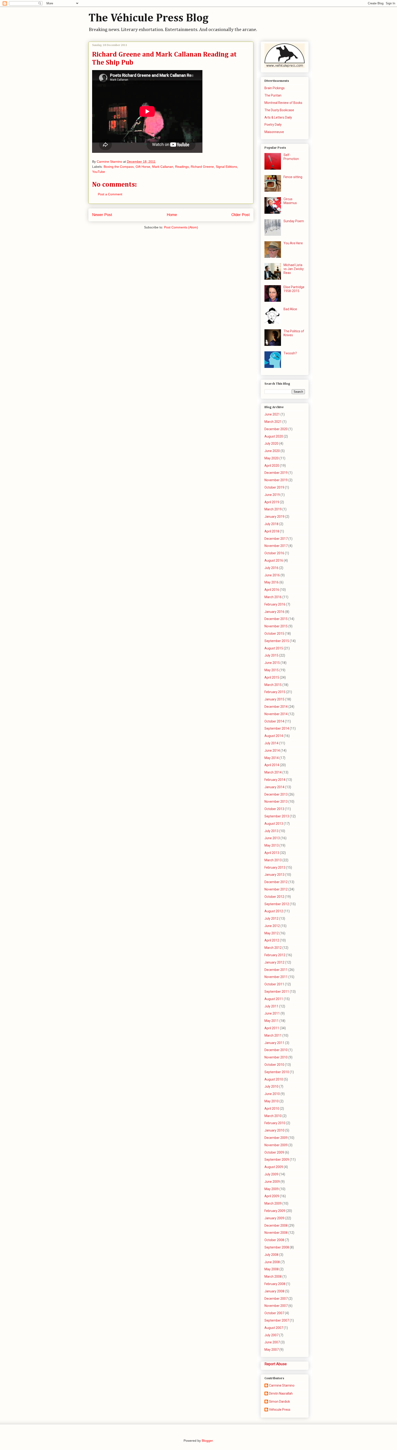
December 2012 (276, 882)
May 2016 (271, 582)
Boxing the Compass (119, 166)
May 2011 (271, 1021)
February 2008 (274, 1284)
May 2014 (271, 758)
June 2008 (272, 1262)
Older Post (240, 215)
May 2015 (271, 670)
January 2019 (274, 516)
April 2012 (271, 940)
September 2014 (276, 728)
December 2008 (276, 1225)
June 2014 (272, 750)
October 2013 (274, 809)
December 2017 (276, 538)
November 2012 (276, 889)
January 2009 (274, 1218)
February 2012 (274, 955)
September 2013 (276, 816)
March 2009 (273, 1203)
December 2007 (276, 1298)
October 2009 (274, 1152)
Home (172, 215)
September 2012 (276, 904)
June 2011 (272, 1013)
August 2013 (273, 823)
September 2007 (276, 1320)
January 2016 (274, 612)
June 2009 (272, 1181)
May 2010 (271, 1101)
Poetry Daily (273, 124)
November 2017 (276, 546)
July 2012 (271, 918)
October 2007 (274, 1313)
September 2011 (276, 991)
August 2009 (273, 1167)
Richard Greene (202, 166)
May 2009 (271, 1189)
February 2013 (274, 867)
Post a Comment (110, 194)
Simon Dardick (279, 1401)
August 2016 (273, 560)
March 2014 (273, 772)
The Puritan (272, 95)
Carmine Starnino (282, 1385)
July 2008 (271, 1255)
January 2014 (274, 787)
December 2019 (276, 473)
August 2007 (273, 1328)
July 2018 (271, 524)
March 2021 (273, 422)
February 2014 (274, 780)
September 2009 (276, 1159)
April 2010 (271, 1108)
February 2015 (274, 692)
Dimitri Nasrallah (281, 1393)
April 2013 (271, 853)
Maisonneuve (274, 132)
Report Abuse (275, 1364)
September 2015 (276, 641)
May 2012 (271, 933)
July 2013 (271, 831)
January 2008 (274, 1291)
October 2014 (274, 721)
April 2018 (271, 531)
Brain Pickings (274, 88)
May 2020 (271, 458)
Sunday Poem (294, 221)
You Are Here (293, 243)
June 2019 (272, 495)
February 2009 (274, 1211)
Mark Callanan (162, 166)
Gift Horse (143, 166)
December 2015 (276, 619)
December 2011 (276, 970)
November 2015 (276, 626)
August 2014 (273, 736)
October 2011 (274, 984)
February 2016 (274, 604)
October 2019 (274, 487)
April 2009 (271, 1196)
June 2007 (272, 1342)
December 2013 (276, 794)
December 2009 (276, 1138)
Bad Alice (290, 309)
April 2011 (271, 1028)
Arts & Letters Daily (278, 117)
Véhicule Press (279, 1409)
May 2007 (271, 1349)
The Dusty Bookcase (279, 110)
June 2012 (272, 926)
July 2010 (271, 1086)
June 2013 (272, 838)
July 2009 (271, 1174)
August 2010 (273, 1079)
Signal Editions (226, 166)
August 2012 (273, 911)
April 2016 (271, 589)
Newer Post (102, 215)
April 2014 (271, 765)
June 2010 (272, 1094)
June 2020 (272, 451)
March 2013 (273, 860)
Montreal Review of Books (283, 103)
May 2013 (271, 845)
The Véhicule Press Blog (148, 18)
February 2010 (274, 1123)
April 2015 (271, 677)
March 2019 (273, 509)
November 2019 (276, 480)
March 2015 (273, 685)
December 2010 (276, 1050)
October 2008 (274, 1240)
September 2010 (276, 1072)
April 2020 (271, 465)
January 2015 (274, 699)
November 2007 (276, 1306)
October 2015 (274, 633)
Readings (182, 166)
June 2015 (272, 663)
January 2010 (274, 1130)
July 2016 (271, 568)
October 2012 (274, 896)
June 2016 (272, 575)
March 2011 (273, 1035)
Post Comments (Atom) (181, 227)
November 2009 (276, 1145)
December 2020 (276, 429)
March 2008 (273, 1276)
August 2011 (273, 999)
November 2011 (276, 977)
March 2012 (273, 948)
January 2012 (274, 962)
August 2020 (273, 436)
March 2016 (273, 597)
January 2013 (274, 874)
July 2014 (271, 743)
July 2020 (271, 443)
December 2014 (276, 706)
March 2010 (273, 1116)
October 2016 (274, 553)
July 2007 (271, 1335)
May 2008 (271, 1269)
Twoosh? (290, 353)
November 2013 (276, 801)
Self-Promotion (291, 157)
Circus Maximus (290, 201)
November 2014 (276, 714)
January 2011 (274, 1043)
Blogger (207, 1440)
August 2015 (273, 648)
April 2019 (271, 502)
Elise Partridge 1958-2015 (294, 289)
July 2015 (271, 655)
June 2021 (272, 414)
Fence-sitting (293, 177)
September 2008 (276, 1247)
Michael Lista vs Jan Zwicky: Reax (294, 269)
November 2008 (276, 1232)
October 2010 (274, 1064)
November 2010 (276, 1057)
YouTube (98, 171)
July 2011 (271, 1006)
